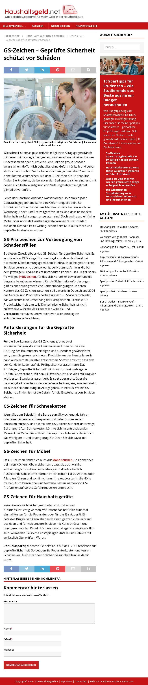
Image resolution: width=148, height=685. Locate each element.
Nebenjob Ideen (60, 26)
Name (7, 628)
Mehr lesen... (115, 147)
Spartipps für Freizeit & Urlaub (117, 281)
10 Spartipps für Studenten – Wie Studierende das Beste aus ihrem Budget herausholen (118, 93)
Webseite (9, 649)
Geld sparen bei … (13, 26)
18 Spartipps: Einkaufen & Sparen (119, 227)
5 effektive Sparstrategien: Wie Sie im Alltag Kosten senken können (122, 158)
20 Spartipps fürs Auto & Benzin (118, 271)
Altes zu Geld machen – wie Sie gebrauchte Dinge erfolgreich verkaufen (123, 182)
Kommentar (11, 601)
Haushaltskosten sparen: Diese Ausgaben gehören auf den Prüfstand (122, 171)
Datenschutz (81, 681)
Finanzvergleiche (86, 26)
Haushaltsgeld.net (49, 681)
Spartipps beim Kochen (113, 291)
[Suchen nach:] (122, 47)
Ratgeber (37, 26)
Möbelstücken (63, 460)
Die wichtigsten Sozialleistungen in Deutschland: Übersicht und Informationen (121, 194)
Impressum (66, 681)
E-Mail (7, 639)
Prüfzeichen (27, 277)
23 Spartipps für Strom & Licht (117, 247)
